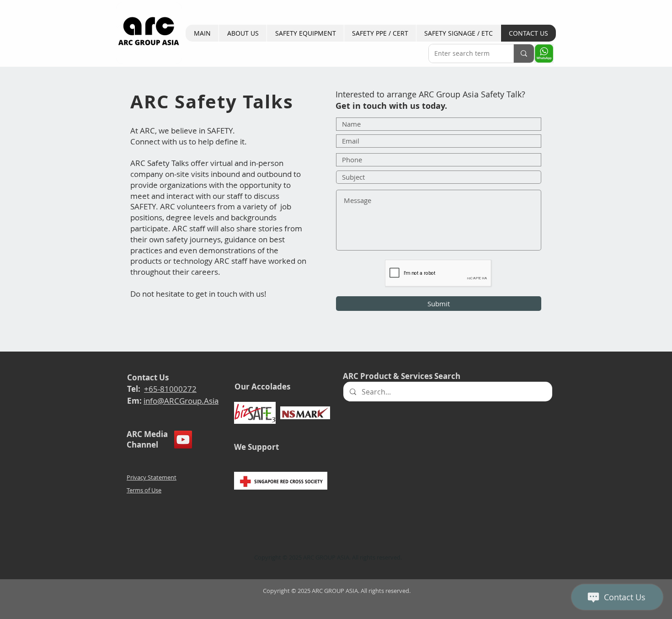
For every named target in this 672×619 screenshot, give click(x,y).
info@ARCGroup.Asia (181, 400)
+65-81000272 (170, 389)
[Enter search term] (523, 53)
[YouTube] (183, 439)
